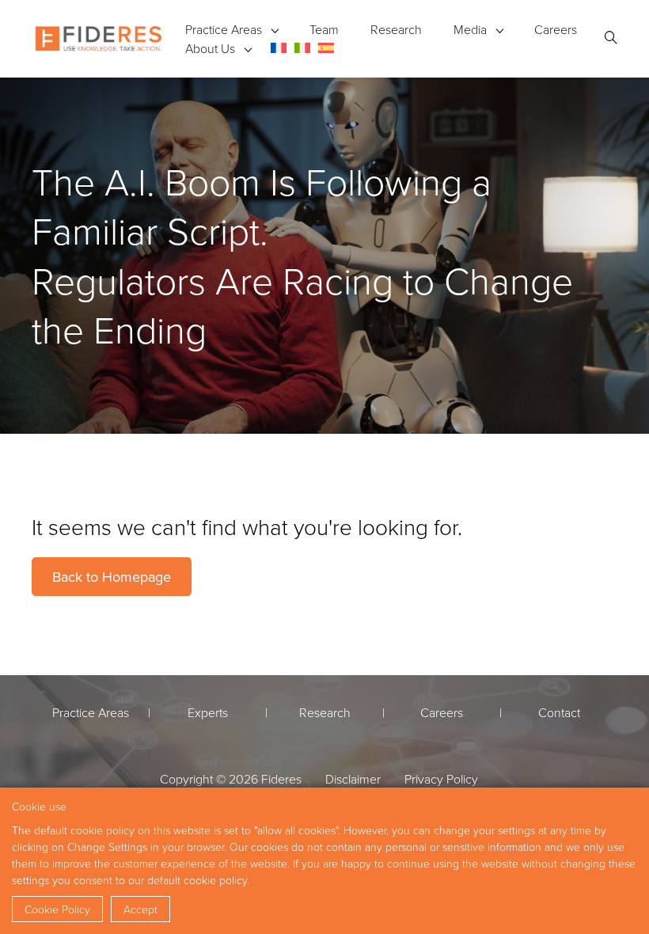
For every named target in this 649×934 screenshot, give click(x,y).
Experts (208, 712)
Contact (559, 712)
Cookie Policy (57, 909)
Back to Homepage (111, 577)
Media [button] (470, 29)
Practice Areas (223, 29)
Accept (140, 909)
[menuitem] (279, 48)
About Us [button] (210, 48)
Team (324, 29)
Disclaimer (353, 779)
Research (396, 29)
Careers (555, 29)
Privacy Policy (441, 779)
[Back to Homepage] (98, 39)
